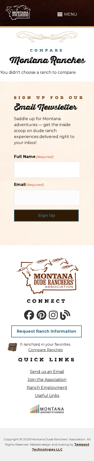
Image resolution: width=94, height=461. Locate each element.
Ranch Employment (47, 387)
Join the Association (47, 379)
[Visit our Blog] (65, 315)
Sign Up (46, 215)
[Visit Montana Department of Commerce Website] (47, 408)
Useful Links (47, 395)
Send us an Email (47, 371)
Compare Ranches (45, 350)
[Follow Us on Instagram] (53, 315)
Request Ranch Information (46, 331)
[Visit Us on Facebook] (29, 315)
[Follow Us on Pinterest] (41, 315)
